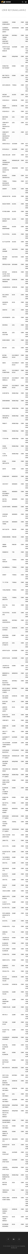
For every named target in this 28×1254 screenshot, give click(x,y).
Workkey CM (14, 1247)
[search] (22, 2)
